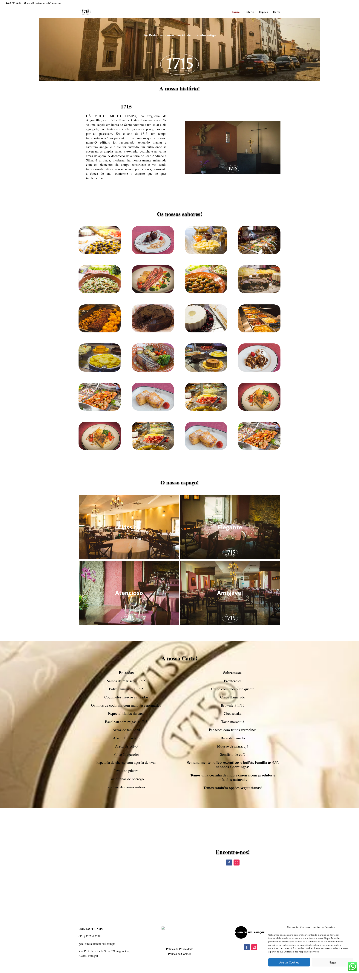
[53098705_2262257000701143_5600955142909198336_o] (100, 370)
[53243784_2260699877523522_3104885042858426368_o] (259, 292)
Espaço (263, 12)
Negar (332, 962)
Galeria (249, 12)
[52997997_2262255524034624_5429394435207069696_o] (259, 370)
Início (236, 12)
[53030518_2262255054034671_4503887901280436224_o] (206, 370)
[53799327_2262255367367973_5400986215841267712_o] (100, 253)
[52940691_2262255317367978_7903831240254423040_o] (100, 409)
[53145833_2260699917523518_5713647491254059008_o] (153, 292)
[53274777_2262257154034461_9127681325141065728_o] (153, 331)
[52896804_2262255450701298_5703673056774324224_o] (153, 409)
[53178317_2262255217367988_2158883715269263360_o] (206, 292)
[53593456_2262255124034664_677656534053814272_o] (206, 253)
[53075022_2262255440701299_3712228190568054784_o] (153, 370)
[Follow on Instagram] (237, 862)
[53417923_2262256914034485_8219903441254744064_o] (100, 292)
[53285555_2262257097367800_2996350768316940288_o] (206, 331)
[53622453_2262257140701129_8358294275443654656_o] (153, 253)
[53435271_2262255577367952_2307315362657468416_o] (259, 253)
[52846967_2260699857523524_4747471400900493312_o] (259, 409)
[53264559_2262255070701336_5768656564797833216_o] (100, 331)
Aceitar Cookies (289, 962)
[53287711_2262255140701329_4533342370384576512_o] (259, 331)
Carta (276, 12)
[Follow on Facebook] (229, 862)
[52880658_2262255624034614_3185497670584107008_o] (206, 409)
